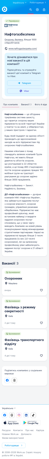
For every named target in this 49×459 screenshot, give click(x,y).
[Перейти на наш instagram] (19, 415)
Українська (7, 408)
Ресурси (6, 430)
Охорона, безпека (14, 39)
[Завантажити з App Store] (11, 422)
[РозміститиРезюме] (37, 9)
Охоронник (13, 278)
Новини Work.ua (10, 434)
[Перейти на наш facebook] (4, 415)
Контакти (18, 430)
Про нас (29, 430)
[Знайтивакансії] (31, 9)
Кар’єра (40, 430)
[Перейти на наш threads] (11, 415)
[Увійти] (44, 9)
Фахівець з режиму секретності (20, 309)
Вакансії (26, 104)
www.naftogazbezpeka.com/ (22, 48)
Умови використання (13, 438)
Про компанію (10, 104)
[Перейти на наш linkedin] (26, 415)
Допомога (26, 434)
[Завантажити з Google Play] (31, 422)
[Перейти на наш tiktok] (33, 415)
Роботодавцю (37, 2)
